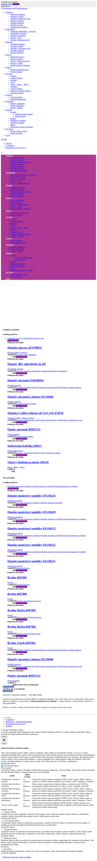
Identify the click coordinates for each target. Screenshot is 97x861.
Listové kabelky (16, 97)
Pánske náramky (16, 133)
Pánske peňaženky (17, 106)
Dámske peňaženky (17, 104)
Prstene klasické (16, 72)
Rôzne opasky (20, 116)
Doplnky (9, 110)
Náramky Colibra (16, 46)
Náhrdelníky (10, 29)
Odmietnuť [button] (19, 734)
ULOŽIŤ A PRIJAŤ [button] (8, 853)
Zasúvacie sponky (17, 93)
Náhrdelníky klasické (18, 34)
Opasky (13, 112)
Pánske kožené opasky (18, 131)
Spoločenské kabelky (18, 99)
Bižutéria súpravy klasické (20, 65)
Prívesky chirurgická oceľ (20, 40)
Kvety (12, 82)
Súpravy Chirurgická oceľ (20, 61)
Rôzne (12, 125)
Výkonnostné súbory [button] (9, 818)
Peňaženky (10, 101)
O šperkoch (10, 146)
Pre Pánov (9, 129)
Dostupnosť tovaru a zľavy (16, 148)
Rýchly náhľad (13, 340)
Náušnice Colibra (16, 17)
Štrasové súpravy (16, 59)
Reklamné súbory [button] (7, 836)
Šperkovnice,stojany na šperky (21, 127)
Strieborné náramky (17, 44)
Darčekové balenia (17, 123)
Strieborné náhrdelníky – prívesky (23, 31)
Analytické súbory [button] (8, 827)
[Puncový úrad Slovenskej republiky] (17, 857)
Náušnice (9, 12)
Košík (4, 139)
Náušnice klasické (17, 23)
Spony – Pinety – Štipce (19, 84)
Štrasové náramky (17, 53)
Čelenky (13, 76)
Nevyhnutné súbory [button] (8, 763)
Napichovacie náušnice (19, 27)
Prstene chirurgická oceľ (19, 70)
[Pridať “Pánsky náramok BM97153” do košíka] (14, 684)
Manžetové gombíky (18, 121)
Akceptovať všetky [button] (8, 734)
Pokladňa (16, 4)
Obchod (9, 143)
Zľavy (8, 135)
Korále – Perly (15, 38)
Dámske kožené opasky (24, 114)
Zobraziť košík (7, 4)
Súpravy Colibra (16, 63)
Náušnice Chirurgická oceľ (20, 19)
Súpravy (9, 55)
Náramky (9, 42)
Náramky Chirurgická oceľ (20, 48)
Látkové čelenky (16, 78)
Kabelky (9, 95)
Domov (8, 717)
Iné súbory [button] (5, 847)
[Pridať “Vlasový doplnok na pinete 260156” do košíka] (13, 470)
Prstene (8, 67)
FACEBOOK (8, 691)
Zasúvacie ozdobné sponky (20, 91)
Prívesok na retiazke (17, 36)
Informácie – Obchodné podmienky (19, 722)
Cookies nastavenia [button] (31, 734)
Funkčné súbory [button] (7, 810)
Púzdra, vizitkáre (16, 108)
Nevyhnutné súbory (11, 766)
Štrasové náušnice (17, 21)
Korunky (13, 80)
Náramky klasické (17, 51)
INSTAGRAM (8, 687)
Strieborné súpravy (17, 57)
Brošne (13, 118)
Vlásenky (14, 87)
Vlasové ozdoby (16, 89)
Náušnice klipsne (16, 25)
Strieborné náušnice (17, 14)
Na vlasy (9, 74)
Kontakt (9, 726)
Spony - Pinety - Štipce (16, 467)
